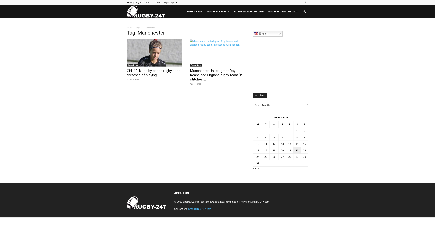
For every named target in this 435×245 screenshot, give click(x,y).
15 (297, 143)
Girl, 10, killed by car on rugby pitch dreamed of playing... (153, 73)
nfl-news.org (244, 201)
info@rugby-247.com (199, 208)
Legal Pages (169, 2)
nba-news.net (228, 201)
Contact (158, 2)
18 (265, 150)
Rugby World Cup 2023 (283, 11)
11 (265, 143)
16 (304, 143)
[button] (304, 11)
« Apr (256, 168)
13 (282, 143)
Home (130, 27)
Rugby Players (217, 11)
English (263, 33)
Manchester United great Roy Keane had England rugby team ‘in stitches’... (216, 75)
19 (274, 150)
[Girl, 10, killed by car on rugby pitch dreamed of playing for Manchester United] (154, 53)
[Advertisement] (278, 64)
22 (297, 150)
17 (257, 150)
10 (257, 143)
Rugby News (195, 11)
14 (289, 143)
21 (289, 150)
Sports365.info (191, 201)
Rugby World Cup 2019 (249, 11)
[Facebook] (305, 2)
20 (282, 150)
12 (274, 143)
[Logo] (146, 11)
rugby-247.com (260, 201)
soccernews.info (210, 201)
